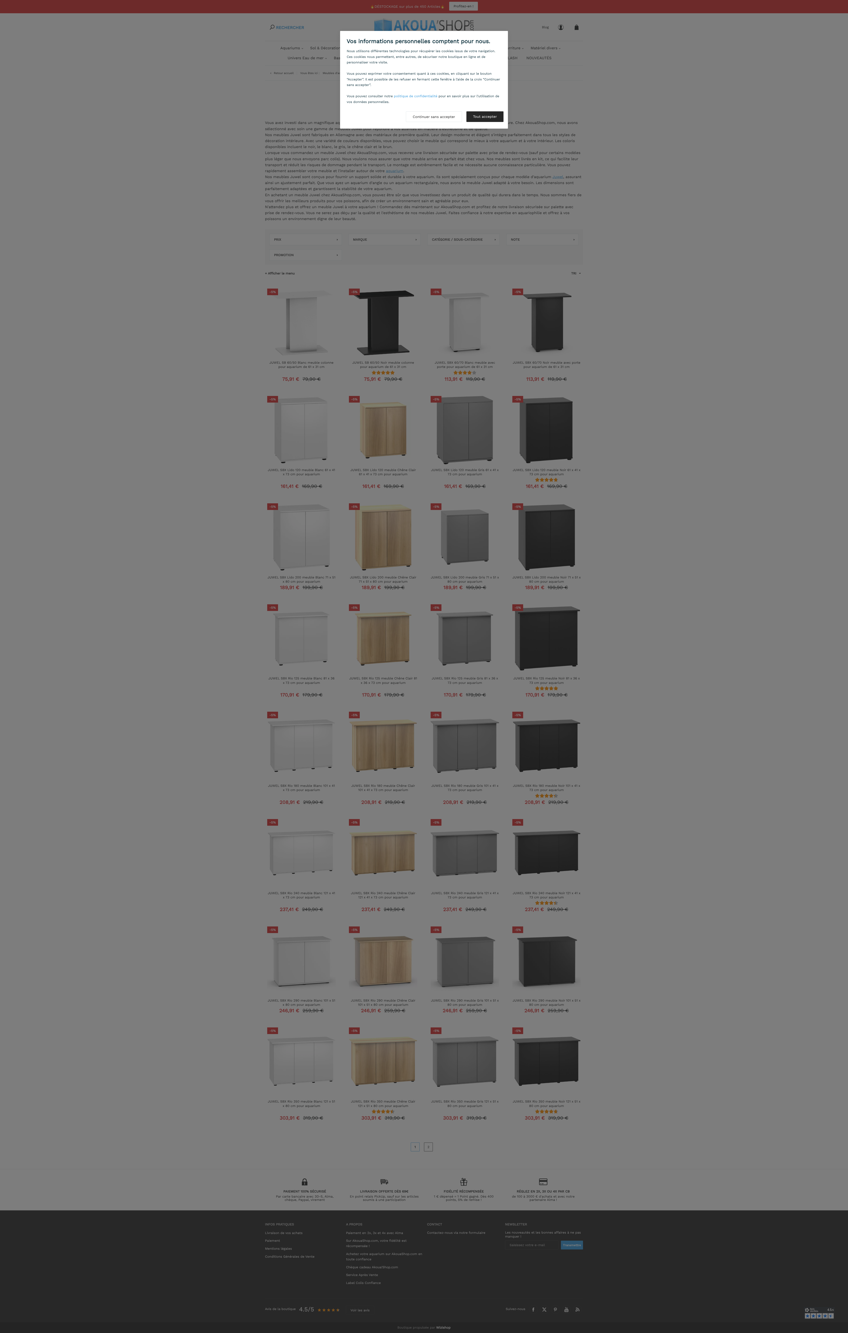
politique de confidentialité (415, 96)
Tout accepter (485, 116)
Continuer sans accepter (434, 117)
